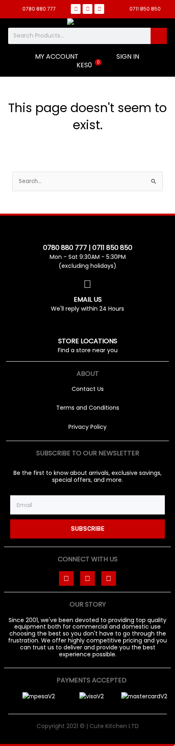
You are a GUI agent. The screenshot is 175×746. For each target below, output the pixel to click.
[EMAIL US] (87, 284)
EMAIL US (88, 299)
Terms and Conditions (87, 408)
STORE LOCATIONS (87, 341)
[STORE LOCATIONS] (87, 326)
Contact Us (88, 389)
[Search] (159, 36)
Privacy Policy (87, 427)
